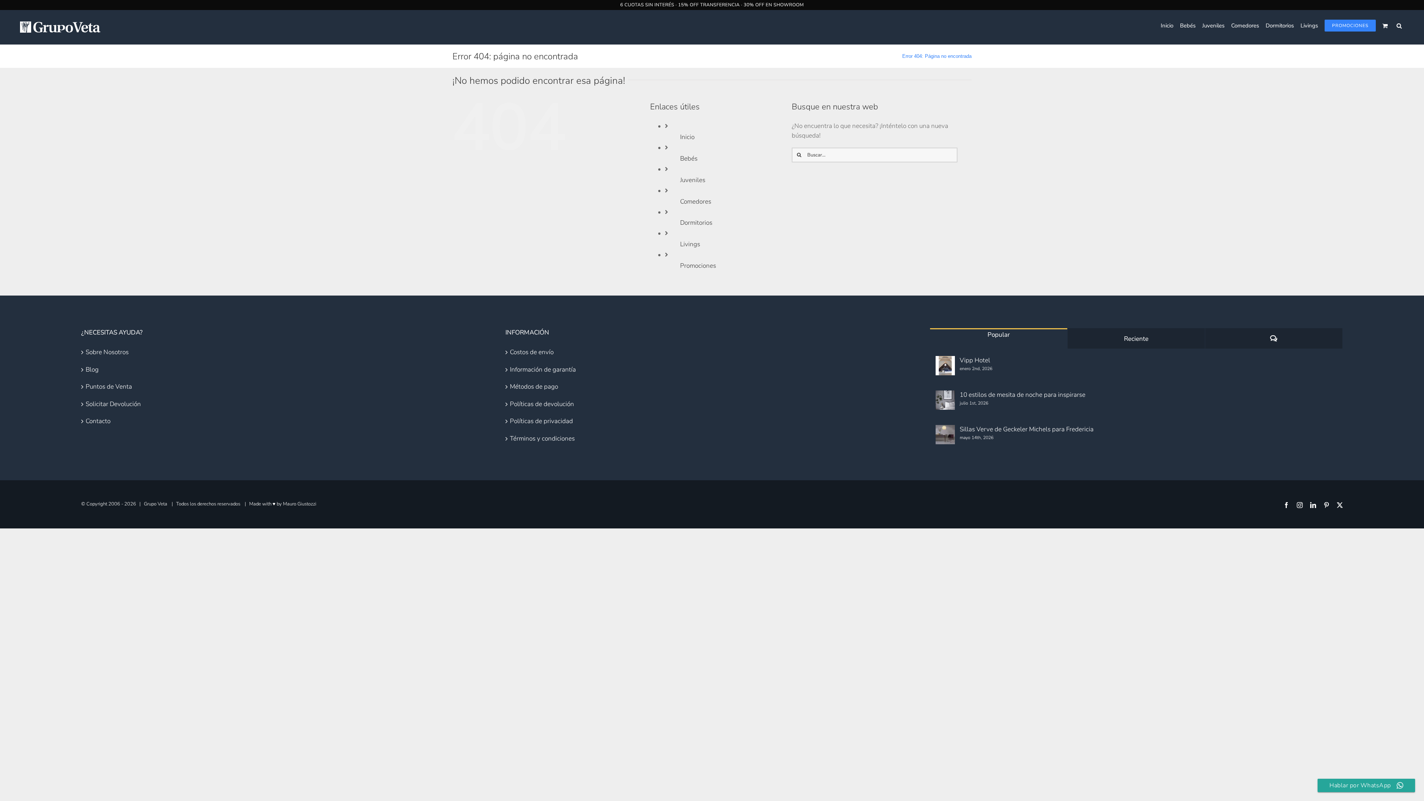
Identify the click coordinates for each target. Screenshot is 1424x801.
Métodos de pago (534, 386)
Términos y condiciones (542, 438)
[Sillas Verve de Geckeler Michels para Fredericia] (945, 434)
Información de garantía (543, 369)
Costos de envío (532, 352)
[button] (1399, 25)
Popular (999, 334)
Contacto (98, 421)
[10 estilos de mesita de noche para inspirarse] (945, 400)
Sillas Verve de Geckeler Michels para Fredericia (1027, 429)
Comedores (695, 201)
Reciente (1136, 338)
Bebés (689, 158)
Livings (690, 244)
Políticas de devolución (542, 404)
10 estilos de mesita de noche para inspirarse (1022, 394)
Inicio (687, 137)
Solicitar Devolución (113, 404)
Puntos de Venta (109, 386)
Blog (92, 369)
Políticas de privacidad (541, 421)
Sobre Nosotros (107, 352)
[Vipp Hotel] (945, 365)
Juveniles (692, 180)
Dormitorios (696, 222)
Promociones (698, 265)
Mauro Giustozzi (299, 504)
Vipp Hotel (975, 360)
